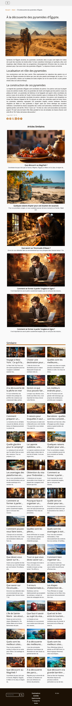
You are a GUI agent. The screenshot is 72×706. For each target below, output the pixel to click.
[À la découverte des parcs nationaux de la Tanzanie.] (36, 662)
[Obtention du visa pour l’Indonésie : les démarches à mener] (36, 465)
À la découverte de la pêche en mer (15, 389)
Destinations (36, 693)
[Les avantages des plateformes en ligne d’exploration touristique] (15, 465)
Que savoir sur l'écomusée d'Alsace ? (36, 248)
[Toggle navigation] (7, 2)
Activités (36, 696)
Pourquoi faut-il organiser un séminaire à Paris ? (36, 503)
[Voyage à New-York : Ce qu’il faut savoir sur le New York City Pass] (15, 352)
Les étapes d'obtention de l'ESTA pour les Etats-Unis (54, 589)
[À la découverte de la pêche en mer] (15, 380)
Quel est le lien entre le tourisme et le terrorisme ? (55, 616)
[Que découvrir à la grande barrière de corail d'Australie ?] (56, 662)
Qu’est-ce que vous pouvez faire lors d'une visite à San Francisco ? (35, 391)
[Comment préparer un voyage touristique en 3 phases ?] (15, 408)
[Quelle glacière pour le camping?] (15, 436)
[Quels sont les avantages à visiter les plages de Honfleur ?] (56, 521)
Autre (13, 10)
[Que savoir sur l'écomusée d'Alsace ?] (36, 229)
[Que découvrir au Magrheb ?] (36, 146)
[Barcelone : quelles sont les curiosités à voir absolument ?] (56, 408)
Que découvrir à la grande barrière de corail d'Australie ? (56, 672)
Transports (36, 701)
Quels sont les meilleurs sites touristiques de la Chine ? (14, 645)
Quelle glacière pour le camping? (14, 445)
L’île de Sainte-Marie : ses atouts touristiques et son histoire (15, 617)
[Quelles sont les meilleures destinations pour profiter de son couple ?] (56, 352)
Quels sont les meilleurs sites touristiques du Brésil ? (54, 645)
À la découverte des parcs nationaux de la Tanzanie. (34, 673)
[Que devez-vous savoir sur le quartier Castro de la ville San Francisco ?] (15, 549)
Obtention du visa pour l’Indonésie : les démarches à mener (35, 476)
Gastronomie (36, 698)
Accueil (7, 10)
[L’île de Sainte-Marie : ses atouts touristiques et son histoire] (15, 606)
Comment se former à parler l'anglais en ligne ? (36, 288)
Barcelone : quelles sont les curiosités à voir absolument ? (56, 420)
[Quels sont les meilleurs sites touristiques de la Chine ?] (15, 634)
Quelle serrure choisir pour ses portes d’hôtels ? (55, 503)
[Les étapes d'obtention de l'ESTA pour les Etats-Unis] (56, 577)
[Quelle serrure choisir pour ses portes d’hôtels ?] (56, 493)
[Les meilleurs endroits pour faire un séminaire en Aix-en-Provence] (56, 380)
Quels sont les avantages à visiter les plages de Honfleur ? (56, 532)
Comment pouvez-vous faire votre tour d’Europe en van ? (15, 532)
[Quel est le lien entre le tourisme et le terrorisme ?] (56, 606)
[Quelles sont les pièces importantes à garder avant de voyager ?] (36, 521)
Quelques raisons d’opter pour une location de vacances (36, 206)
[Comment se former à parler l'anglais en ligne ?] (36, 270)
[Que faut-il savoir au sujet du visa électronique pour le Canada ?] (36, 606)
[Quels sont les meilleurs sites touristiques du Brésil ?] (56, 634)
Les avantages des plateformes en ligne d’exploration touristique (15, 476)
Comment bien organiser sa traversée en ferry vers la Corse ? (56, 561)
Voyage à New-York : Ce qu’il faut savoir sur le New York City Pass (15, 363)
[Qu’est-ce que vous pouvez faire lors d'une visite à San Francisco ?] (36, 380)
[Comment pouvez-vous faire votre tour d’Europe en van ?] (15, 521)
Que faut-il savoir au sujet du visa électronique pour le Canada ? (35, 617)
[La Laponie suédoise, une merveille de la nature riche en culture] (36, 436)
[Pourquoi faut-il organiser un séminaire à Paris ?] (36, 493)
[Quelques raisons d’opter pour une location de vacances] (36, 187)
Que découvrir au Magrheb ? (36, 165)
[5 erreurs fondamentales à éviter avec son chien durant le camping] (36, 577)
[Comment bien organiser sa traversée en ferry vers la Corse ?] (56, 549)
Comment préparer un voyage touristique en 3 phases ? (15, 420)
